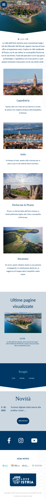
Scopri (22, 39)
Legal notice (23, 459)
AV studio (29, 496)
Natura (22, 378)
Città (26, 39)
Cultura (31, 378)
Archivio (23, 421)
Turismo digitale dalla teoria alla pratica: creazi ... (26, 409)
